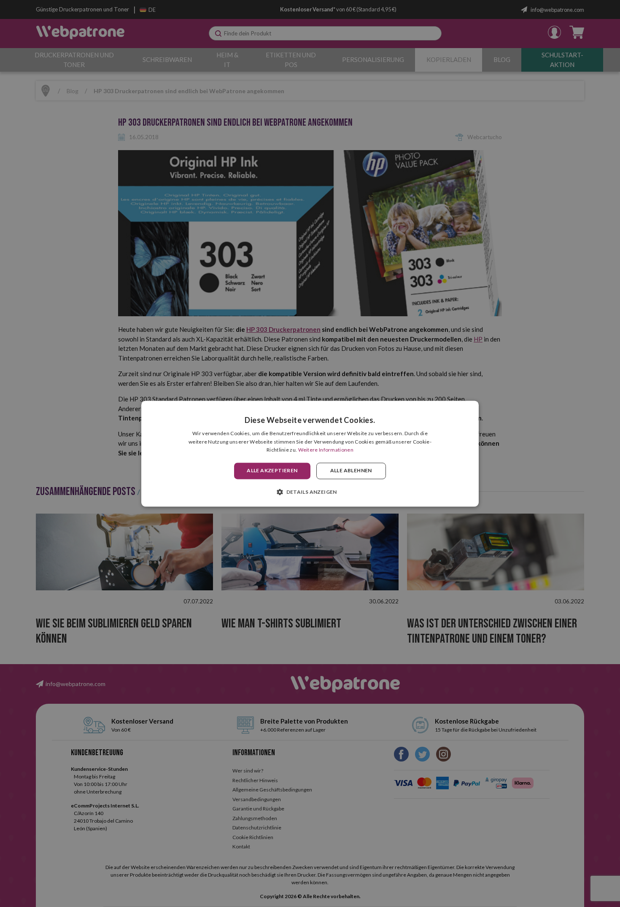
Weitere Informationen (325, 450)
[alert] (310, 453)
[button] (310, 491)
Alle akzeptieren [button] (272, 471)
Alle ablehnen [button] (351, 471)
